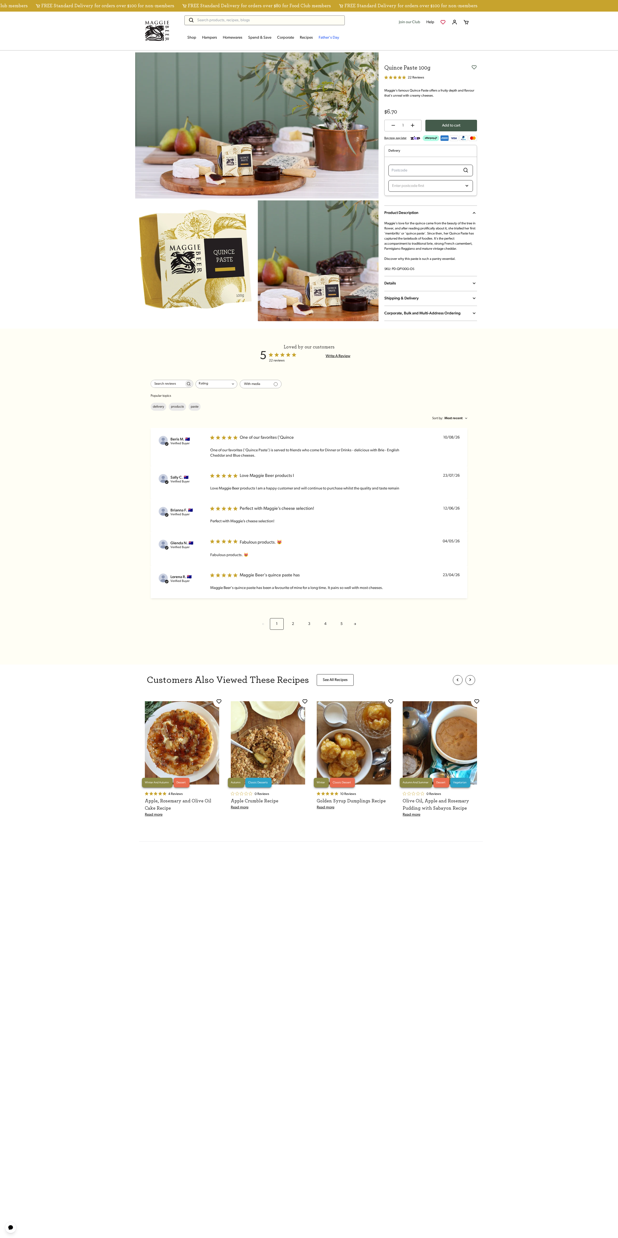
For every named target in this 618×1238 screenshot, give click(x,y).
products (177, 407)
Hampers (209, 38)
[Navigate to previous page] (263, 624)
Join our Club (409, 22)
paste (194, 407)
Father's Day (329, 38)
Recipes (306, 38)
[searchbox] (167, 384)
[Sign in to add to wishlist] (474, 67)
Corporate (285, 38)
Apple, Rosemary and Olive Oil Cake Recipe (178, 805)
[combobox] (216, 384)
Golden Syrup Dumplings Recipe (351, 801)
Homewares (232, 38)
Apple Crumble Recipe (254, 801)
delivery (158, 407)
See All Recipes (335, 680)
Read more (153, 815)
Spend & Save (259, 38)
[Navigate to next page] (355, 624)
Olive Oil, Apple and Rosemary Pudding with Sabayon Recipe (436, 805)
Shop (191, 38)
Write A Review (338, 356)
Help (430, 22)
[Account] (454, 22)
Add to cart (451, 125)
